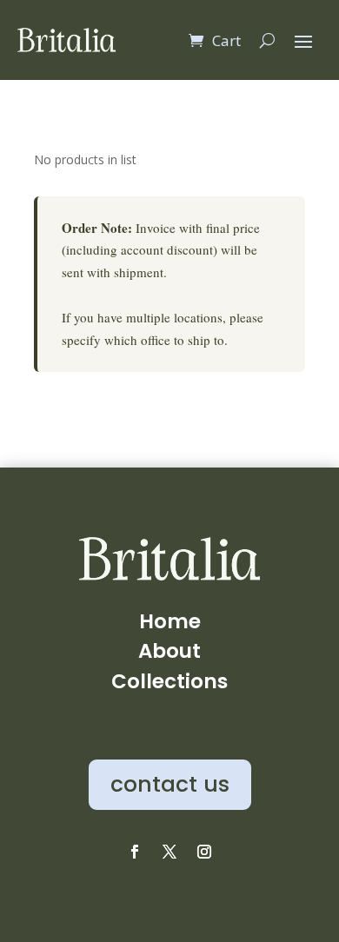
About (169, 651)
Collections (169, 681)
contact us (169, 784)
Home (170, 621)
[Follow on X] (169, 852)
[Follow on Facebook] (135, 852)
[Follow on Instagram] (204, 852)
